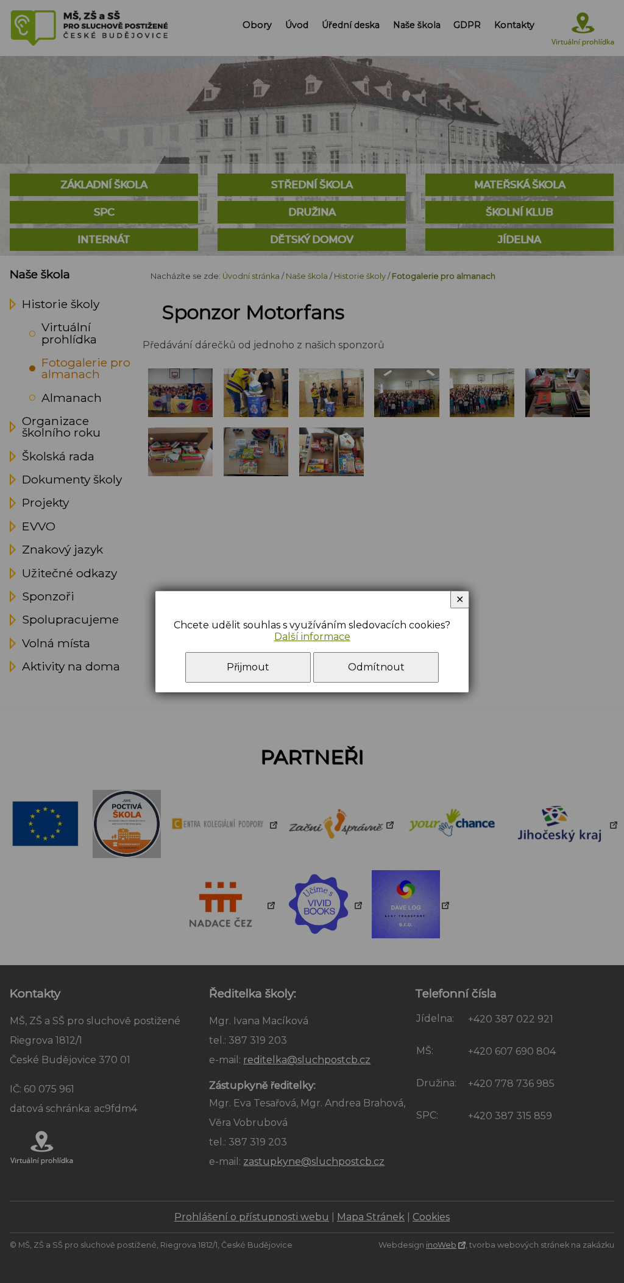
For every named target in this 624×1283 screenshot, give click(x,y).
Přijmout (248, 667)
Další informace (312, 636)
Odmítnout (376, 667)
